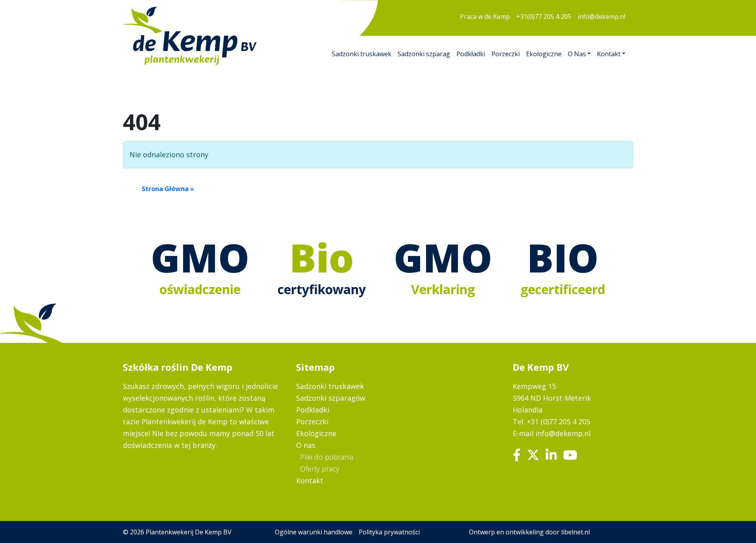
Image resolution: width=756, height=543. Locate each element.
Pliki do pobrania (326, 457)
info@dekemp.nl (601, 16)
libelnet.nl (575, 532)
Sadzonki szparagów (330, 398)
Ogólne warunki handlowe (313, 532)
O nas (305, 445)
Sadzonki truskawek (361, 54)
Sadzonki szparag (424, 54)
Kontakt (609, 54)
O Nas (577, 54)
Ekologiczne (543, 54)
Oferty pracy (319, 468)
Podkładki (470, 54)
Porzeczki (505, 54)
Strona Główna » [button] (168, 188)
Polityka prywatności (389, 532)
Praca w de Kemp (485, 16)
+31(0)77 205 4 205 (543, 16)
